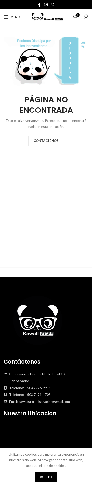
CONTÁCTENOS (46, 141)
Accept (46, 477)
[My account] (86, 17)
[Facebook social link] (39, 4)
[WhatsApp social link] (52, 4)
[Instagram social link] (45, 4)
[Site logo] (46, 16)
